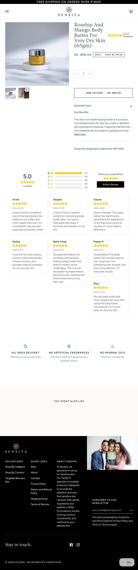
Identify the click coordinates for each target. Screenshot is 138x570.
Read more (80, 134)
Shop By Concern (14, 472)
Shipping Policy (39, 498)
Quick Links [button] (39, 461)
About (34, 472)
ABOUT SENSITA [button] (67, 461)
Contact (35, 478)
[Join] (128, 510)
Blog (33, 466)
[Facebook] (71, 544)
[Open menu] (10, 11)
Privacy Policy (120, 520)
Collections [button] (14, 461)
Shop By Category (15, 466)
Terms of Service (101, 524)
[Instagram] (78, 544)
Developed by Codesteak (44, 562)
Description (82, 105)
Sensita (13, 562)
